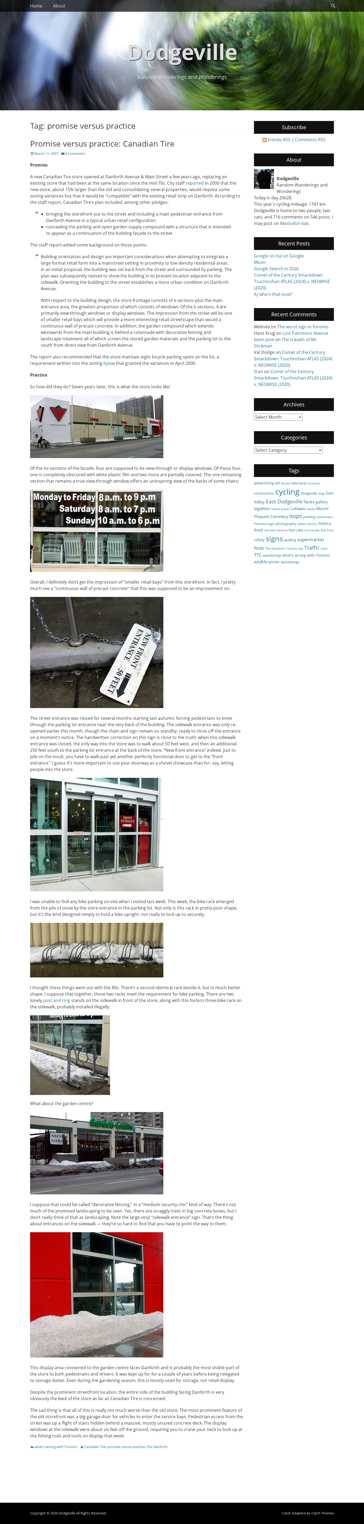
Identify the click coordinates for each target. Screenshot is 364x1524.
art (277, 483)
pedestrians (324, 517)
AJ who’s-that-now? (273, 294)
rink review (311, 530)
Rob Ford (327, 530)
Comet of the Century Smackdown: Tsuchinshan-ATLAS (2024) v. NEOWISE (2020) (292, 281)
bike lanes (299, 483)
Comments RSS (310, 140)
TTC (258, 555)
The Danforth (157, 1446)
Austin (285, 483)
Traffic (312, 547)
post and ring (56, 1000)
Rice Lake (296, 530)
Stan (258, 371)
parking (309, 516)
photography (286, 523)
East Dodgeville (284, 501)
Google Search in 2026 (276, 269)
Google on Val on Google (279, 256)
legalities (262, 508)
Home (36, 6)
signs (274, 538)
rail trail (270, 530)
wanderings (272, 555)
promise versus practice (126, 1446)
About (59, 6)
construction (264, 493)
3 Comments (75, 153)
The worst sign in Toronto (303, 327)
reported (195, 183)
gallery (322, 501)
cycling (287, 491)
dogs (321, 493)
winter (274, 561)
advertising (264, 483)
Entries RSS (279, 140)
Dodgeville (182, 51)
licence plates (280, 509)
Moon (260, 262)
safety (259, 539)
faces (309, 502)
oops (295, 516)
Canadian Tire (95, 1446)
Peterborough (264, 524)
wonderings (290, 562)
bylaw (109, 363)
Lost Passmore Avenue (305, 333)
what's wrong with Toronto (55, 1446)
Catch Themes (323, 1513)
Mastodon (290, 223)
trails (324, 549)
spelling (290, 539)
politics (312, 524)
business (314, 483)
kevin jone (264, 339)
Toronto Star (294, 549)
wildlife (260, 561)
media (311, 509)
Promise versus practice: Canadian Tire (102, 143)
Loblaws (298, 508)
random (282, 530)
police (302, 524)
